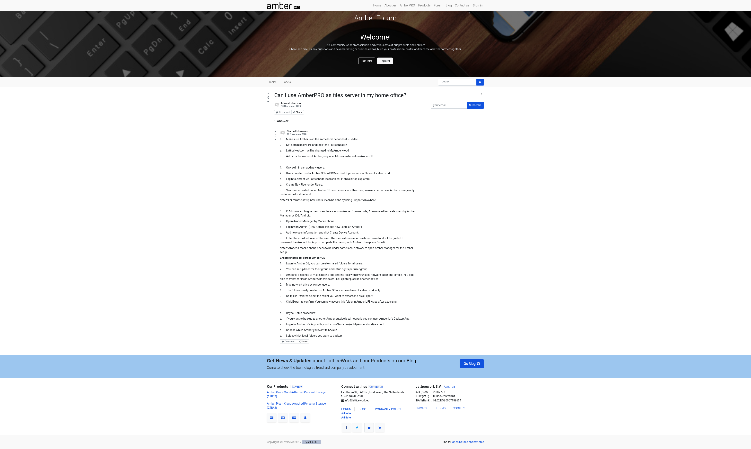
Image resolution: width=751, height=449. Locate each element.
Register (385, 60)
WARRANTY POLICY (388, 409)
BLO (361, 409)
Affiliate (346, 413)
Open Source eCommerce (468, 442)
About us (449, 386)
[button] (481, 94)
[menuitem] (377, 5)
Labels (287, 82)
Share (299, 112)
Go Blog (469, 364)
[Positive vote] (268, 94)
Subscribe (475, 105)
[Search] (480, 82)
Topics (273, 82)
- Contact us (375, 386)
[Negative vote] (268, 101)
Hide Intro (367, 60)
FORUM (346, 409)
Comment (284, 112)
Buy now (297, 386)
